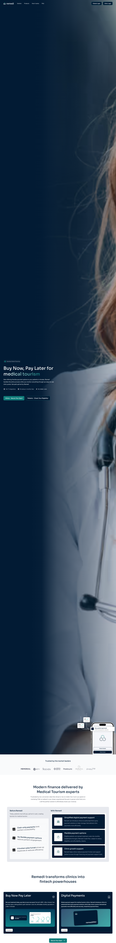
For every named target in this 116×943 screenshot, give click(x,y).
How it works (35, 3)
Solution (19, 3)
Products (26, 3)
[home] (8, 3)
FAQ (43, 3)
